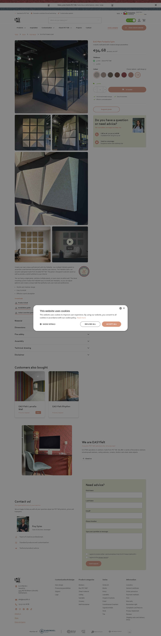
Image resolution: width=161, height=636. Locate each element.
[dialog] (80, 318)
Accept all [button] (111, 324)
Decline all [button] (90, 324)
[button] (47, 324)
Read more (81, 317)
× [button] (124, 308)
